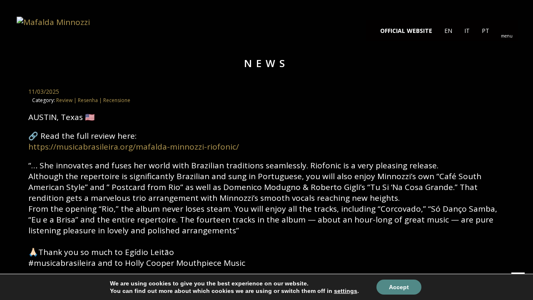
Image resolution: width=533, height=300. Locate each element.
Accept (399, 287)
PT (484, 31)
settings (345, 291)
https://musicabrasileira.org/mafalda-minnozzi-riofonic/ (133, 146)
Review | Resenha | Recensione (93, 100)
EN (447, 31)
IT (466, 31)
